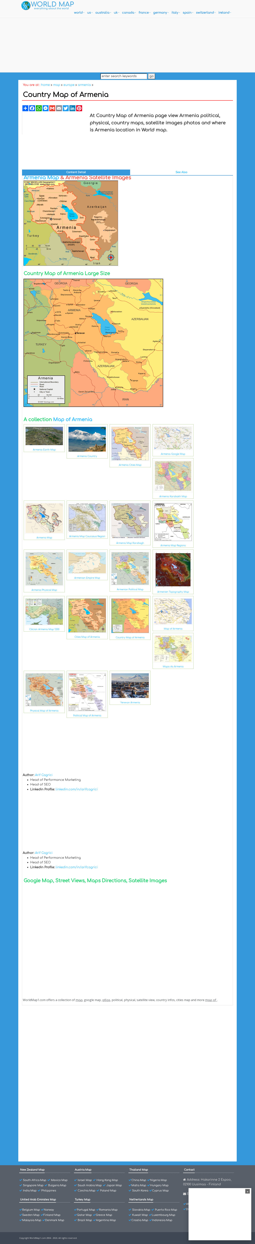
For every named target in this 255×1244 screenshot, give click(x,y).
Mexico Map (59, 1180)
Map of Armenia (72, 419)
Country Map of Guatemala (50, 1083)
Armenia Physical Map (44, 590)
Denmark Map (54, 1220)
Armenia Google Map (173, 454)
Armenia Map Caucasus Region (87, 536)
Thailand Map (138, 1169)
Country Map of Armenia (130, 637)
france (144, 12)
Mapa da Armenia (173, 666)
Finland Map (51, 1215)
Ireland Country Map (46, 1025)
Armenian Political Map (130, 589)
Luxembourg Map (163, 1215)
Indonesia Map (162, 1220)
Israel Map (85, 1180)
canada (128, 12)
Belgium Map (31, 1209)
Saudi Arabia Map (90, 1185)
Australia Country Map (47, 1038)
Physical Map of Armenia (44, 710)
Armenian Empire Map (87, 578)
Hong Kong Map (107, 1180)
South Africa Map (34, 1180)
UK (116, 12)
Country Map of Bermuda (49, 1116)
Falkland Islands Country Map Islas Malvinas (62, 1103)
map (56, 85)
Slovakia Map (141, 1209)
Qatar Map (84, 1215)
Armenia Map (41, 177)
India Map (30, 1190)
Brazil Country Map (45, 1122)
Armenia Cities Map (130, 465)
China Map (138, 1180)
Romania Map (108, 1209)
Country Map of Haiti (46, 1077)
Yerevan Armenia (130, 702)
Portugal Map (86, 1209)
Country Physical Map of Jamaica (54, 1057)
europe (68, 85)
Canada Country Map (46, 1044)
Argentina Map (106, 1220)
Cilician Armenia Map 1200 (44, 629)
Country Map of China (46, 1109)
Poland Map (108, 1190)
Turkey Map (82, 1199)
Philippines (48, 1190)
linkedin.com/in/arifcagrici (77, 789)
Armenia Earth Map (44, 449)
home (45, 85)
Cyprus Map (160, 1190)
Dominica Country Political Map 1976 (56, 1090)
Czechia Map (86, 1190)
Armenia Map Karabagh (130, 543)
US (89, 12)
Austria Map (83, 1169)
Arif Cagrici (44, 775)
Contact (189, 1169)
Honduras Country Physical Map (53, 1070)
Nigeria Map (158, 1180)
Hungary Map (159, 1185)
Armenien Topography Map (173, 592)
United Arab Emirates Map (38, 1199)
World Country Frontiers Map (51, 1051)
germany (160, 12)
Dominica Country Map (47, 1096)
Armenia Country (87, 456)
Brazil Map (85, 1220)
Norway (49, 1209)
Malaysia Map (31, 1220)
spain (187, 12)
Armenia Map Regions (173, 545)
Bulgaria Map (57, 1185)
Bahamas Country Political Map (53, 1142)
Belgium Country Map (46, 1135)
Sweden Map (31, 1215)
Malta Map (138, 1185)
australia (102, 12)
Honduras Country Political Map (53, 1064)
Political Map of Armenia (87, 715)
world (78, 12)
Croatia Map (139, 1220)
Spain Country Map (45, 1031)
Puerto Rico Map (166, 1209)
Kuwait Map (140, 1215)
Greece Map (104, 1215)
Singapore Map (33, 1185)
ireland (223, 12)
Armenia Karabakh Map (173, 496)
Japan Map (114, 1185)
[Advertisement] (127, 44)
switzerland (205, 12)
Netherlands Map (141, 1199)
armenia (84, 85)
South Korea (140, 1190)
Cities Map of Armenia (87, 637)
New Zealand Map (32, 1169)
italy (175, 12)
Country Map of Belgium (48, 1129)
